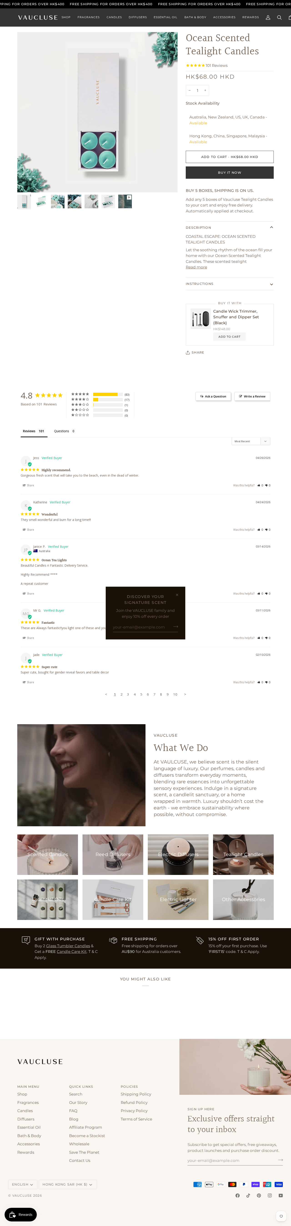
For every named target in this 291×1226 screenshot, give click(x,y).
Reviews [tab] (29, 431)
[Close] (179, 595)
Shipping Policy (136, 1094)
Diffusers (25, 1119)
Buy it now (229, 173)
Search (75, 1094)
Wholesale (79, 1144)
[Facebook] (238, 1195)
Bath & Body (29, 1135)
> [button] (185, 694)
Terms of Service (136, 1119)
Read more (196, 267)
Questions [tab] (61, 431)
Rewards (25, 1152)
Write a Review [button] (255, 396)
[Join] (174, 626)
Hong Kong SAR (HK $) (65, 1184)
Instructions (199, 284)
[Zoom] (26, 184)
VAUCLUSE (22, 1195)
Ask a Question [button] (215, 396)
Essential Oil (29, 1127)
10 (175, 694)
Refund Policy (134, 1102)
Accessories (28, 1144)
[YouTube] (281, 1195)
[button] (66, 17)
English (20, 1184)
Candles (25, 1110)
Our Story (78, 1102)
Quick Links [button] (81, 1087)
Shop (22, 1094)
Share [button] (30, 485)
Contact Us (79, 1160)
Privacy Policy (134, 1110)
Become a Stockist (87, 1135)
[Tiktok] (248, 1195)
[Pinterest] (259, 1195)
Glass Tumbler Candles (68, 946)
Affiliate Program (85, 1127)
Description (198, 228)
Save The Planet (84, 1152)
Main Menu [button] (28, 1087)
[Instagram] (270, 1195)
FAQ (73, 1110)
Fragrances (28, 1102)
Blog (73, 1119)
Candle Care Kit (72, 951)
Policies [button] (129, 1087)
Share (198, 352)
